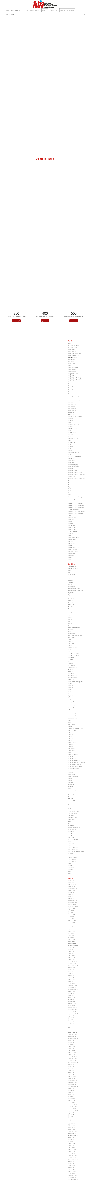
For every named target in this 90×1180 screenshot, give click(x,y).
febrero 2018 (72, 1052)
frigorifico (71, 696)
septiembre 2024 (73, 907)
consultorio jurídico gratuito (76, 400)
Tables (70, 545)
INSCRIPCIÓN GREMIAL (75, 456)
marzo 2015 (71, 1123)
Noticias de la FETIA (74, 760)
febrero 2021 (72, 979)
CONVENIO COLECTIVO (75, 635)
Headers (70, 436)
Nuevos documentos (74, 768)
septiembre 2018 (73, 1038)
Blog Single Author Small (75, 380)
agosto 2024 (71, 909)
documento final (73, 667)
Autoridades (71, 359)
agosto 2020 (71, 991)
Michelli (70, 740)
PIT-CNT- (71, 799)
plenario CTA (71, 801)
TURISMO (71, 853)
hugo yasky (71, 702)
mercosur (71, 738)
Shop (69, 535)
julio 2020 (71, 993)
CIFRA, (70, 623)
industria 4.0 (71, 706)
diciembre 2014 (72, 1129)
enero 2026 (71, 886)
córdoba (70, 641)
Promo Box (71, 525)
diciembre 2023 (72, 925)
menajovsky (71, 734)
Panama (70, 782)
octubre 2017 (72, 1060)
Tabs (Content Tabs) (74, 547)
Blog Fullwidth (72, 369)
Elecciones (71, 414)
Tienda (70, 557)
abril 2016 (71, 1097)
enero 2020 (71, 1006)
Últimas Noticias (73, 857)
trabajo (70, 845)
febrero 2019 (72, 1028)
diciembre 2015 (72, 1105)
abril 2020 (71, 1000)
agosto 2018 (71, 1040)
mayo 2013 (71, 1165)
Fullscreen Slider (72, 428)
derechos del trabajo (74, 653)
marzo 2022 (71, 955)
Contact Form (72, 404)
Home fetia (71, 442)
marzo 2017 (71, 1074)
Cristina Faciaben (73, 647)
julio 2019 (71, 1018)
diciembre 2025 (72, 888)
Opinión (70, 772)
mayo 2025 (71, 896)
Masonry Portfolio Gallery (75, 473)
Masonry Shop (72, 483)
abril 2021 (71, 975)
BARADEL (71, 601)
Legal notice (71, 460)
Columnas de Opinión (74, 627)
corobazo (71, 643)
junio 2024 (71, 913)
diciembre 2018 (72, 1032)
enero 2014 (71, 1151)
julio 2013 (71, 1163)
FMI (69, 694)
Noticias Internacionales (75, 766)
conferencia (71, 633)
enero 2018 (71, 1054)
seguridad (71, 825)
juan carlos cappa (73, 718)
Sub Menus (71, 541)
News (69, 752)
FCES (69, 690)
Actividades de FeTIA (74, 588)
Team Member (72, 549)
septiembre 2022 (73, 945)
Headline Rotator (73, 438)
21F (69, 576)
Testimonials (71, 553)
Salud (69, 821)
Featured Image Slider (74, 424)
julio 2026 (71, 880)
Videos (70, 865)
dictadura (70, 659)
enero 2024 (71, 923)
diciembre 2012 (72, 1173)
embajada (71, 679)
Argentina (71, 595)
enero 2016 (71, 1103)
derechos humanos (73, 655)
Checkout (71, 388)
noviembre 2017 (72, 1058)
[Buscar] (84, 14)
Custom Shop (72, 410)
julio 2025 (71, 892)
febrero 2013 (72, 1171)
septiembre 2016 (73, 1086)
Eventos (70, 688)
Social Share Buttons (74, 537)
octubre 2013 (72, 1157)
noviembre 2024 (72, 903)
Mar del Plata (72, 730)
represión (71, 815)
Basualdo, (71, 603)
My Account (71, 487)
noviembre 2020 (72, 985)
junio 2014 (71, 1141)
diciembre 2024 (72, 900)
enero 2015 (71, 1127)
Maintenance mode (73, 466)
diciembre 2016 (72, 1080)
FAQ (69, 422)
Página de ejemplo (73, 495)
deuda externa (72, 566)
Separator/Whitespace (74, 531)
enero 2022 (71, 959)
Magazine (71, 462)
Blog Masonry (72, 371)
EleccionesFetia (72, 677)
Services (70, 533)
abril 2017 (71, 1072)
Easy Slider (71, 412)
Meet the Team (72, 485)
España (70, 684)
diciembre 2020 (72, 983)
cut (69, 651)
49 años (70, 580)
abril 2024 (71, 917)
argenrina (71, 593)
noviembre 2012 (72, 1175)
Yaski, (69, 871)
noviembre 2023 (72, 927)
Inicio (69, 454)
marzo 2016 (71, 1099)
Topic (69, 841)
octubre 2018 (72, 1036)
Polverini (70, 805)
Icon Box (70, 446)
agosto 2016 (71, 1088)
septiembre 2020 (73, 989)
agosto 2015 (71, 1113)
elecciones (71, 673)
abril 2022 (71, 953)
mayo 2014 (71, 1143)
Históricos (71, 698)
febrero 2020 (72, 1004)
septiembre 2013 (73, 1159)
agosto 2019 (71, 1016)
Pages (70, 493)
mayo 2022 (71, 951)
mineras (70, 744)
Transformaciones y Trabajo (76, 851)
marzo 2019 (71, 1026)
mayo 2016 (71, 1094)
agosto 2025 (71, 890)
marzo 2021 (71, 977)
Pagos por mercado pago (75, 497)
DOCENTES (71, 665)
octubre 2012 (72, 1177)
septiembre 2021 (73, 965)
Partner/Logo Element (74, 499)
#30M (70, 570)
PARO (70, 789)
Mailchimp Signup (73, 464)
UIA (69, 855)
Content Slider (72, 408)
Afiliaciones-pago (73, 351)
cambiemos (71, 613)
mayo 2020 (71, 998)
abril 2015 (71, 1121)
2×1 (69, 578)
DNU (69, 661)
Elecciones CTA (72, 675)
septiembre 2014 (73, 1135)
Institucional (71, 712)
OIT (69, 770)
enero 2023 (71, 941)
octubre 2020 (72, 987)
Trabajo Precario (73, 849)
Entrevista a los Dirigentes (75, 681)
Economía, (71, 669)
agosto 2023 (71, 931)
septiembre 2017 (73, 1062)
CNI (69, 625)
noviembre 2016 (72, 1082)
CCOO (70, 617)
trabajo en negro (73, 847)
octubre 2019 (72, 1012)
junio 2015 (71, 1117)
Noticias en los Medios (74, 764)
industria (70, 704)
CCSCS (70, 619)
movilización (71, 750)
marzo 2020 (71, 1002)
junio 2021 (71, 971)
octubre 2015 (72, 1109)
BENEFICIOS (71, 605)
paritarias (70, 787)
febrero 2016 (72, 1101)
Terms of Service (73, 551)
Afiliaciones (71, 349)
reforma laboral (72, 813)
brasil (69, 611)
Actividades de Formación (75, 590)
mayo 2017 (71, 1070)
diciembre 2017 (72, 1056)
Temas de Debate (73, 839)
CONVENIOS (71, 637)
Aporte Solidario (72, 357)
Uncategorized (72, 861)
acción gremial (72, 586)
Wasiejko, (71, 869)
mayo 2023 (71, 935)
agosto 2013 (71, 1161)
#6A (69, 572)
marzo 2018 (71, 1050)
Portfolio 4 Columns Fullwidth (76, 511)
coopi (69, 639)
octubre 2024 (72, 905)
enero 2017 (71, 1078)
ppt (69, 807)
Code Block (71, 390)
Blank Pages (71, 363)
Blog (69, 365)
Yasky (69, 873)
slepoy (70, 833)
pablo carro (71, 774)
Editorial (70, 671)
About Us (70, 343)
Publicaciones (72, 527)
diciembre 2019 (72, 1008)
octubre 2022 (72, 943)
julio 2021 (71, 969)
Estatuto (70, 420)
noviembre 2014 (72, 1131)
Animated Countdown (74, 353)
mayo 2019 (71, 1022)
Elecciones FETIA (73, 568)
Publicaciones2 (72, 529)
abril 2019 (71, 1024)
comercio (71, 629)
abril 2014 (71, 1145)
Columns (70, 394)
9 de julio (70, 582)
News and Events (73, 754)
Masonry (70, 468)
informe (70, 710)
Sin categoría (72, 829)
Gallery (70, 430)
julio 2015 (71, 1115)
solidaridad (71, 837)
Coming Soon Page (73, 396)
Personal (70, 797)
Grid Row (70, 434)
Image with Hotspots (74, 452)
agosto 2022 (71, 947)
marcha (70, 732)
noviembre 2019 (72, 1010)
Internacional (72, 714)
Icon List (70, 448)
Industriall (71, 708)
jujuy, (69, 720)
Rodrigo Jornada (72, 817)
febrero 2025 (72, 898)
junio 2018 (71, 1044)
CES (69, 621)
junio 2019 (71, 1020)
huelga (70, 700)
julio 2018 (71, 1042)
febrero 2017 (72, 1076)
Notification (71, 491)
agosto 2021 (71, 967)
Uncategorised (72, 859)
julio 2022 (71, 949)
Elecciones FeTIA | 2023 (75, 416)
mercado (70, 736)
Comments (71, 398)
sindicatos (71, 831)
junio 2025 (71, 894)
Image (70, 450)
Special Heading (72, 539)
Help (69, 440)
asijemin (70, 597)
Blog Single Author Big (74, 378)
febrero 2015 (72, 1125)
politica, (70, 803)
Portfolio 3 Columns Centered (76, 505)
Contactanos (71, 406)
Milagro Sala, (72, 742)
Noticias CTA (72, 758)
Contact (70, 402)
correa (70, 645)
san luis (70, 823)
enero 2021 (71, 981)
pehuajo (70, 793)
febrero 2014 (72, 1149)
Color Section (72, 392)
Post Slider (71, 519)
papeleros (71, 784)
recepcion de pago (73, 811)
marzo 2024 (71, 919)
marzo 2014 (71, 1147)
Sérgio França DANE (74, 827)
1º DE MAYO (71, 574)
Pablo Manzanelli (73, 776)
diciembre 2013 (72, 1153)
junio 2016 (71, 1092)
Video (69, 559)
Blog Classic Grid (73, 367)
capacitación (71, 615)
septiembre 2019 (73, 1014)
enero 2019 (71, 1030)
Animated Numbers (73, 355)
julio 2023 (71, 933)
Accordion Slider (72, 347)
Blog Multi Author (73, 374)
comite (70, 631)
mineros (70, 746)
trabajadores (71, 843)
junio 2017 (71, 1068)
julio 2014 (71, 1139)
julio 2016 (71, 1090)
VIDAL (70, 863)
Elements (70, 418)
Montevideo (71, 748)
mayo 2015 (71, 1119)
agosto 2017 (71, 1064)
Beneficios (71, 361)
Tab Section (71, 543)
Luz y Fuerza (71, 724)
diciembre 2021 (72, 961)
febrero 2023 (72, 939)
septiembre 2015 (73, 1111)
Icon (69, 444)
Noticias (70, 489)
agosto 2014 (71, 1137)
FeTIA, (70, 692)
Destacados (71, 657)
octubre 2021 (72, 963)
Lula (69, 722)
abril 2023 (71, 937)
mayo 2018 (71, 1046)
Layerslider (71, 458)
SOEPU (70, 835)
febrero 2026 (72, 884)
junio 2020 (71, 995)
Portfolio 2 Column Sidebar (76, 503)
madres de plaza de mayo (75, 728)
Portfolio (70, 501)
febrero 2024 (72, 921)
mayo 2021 (71, 973)
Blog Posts (71, 376)
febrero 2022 (72, 957)
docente (70, 663)
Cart (69, 384)
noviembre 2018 (72, 1034)
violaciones (71, 867)
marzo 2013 (71, 1169)
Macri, (70, 726)
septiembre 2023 (73, 929)
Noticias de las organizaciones (77, 762)
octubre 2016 (72, 1084)
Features (70, 426)
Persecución (71, 795)
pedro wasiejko (72, 791)
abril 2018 (71, 1048)
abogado (70, 584)
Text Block (71, 555)
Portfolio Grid (72, 517)
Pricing (70, 521)
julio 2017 (71, 1066)
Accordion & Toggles (74, 345)
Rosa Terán (71, 819)
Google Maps (72, 432)
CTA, (69, 649)
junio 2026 (71, 882)
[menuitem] (7, 10)
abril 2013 (71, 1167)
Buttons (70, 382)
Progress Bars (72, 523)
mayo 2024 (71, 915)
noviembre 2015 (72, 1107)
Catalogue (71, 386)
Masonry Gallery (72, 471)
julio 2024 (71, 911)
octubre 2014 (72, 1133)
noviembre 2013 (72, 1155)
